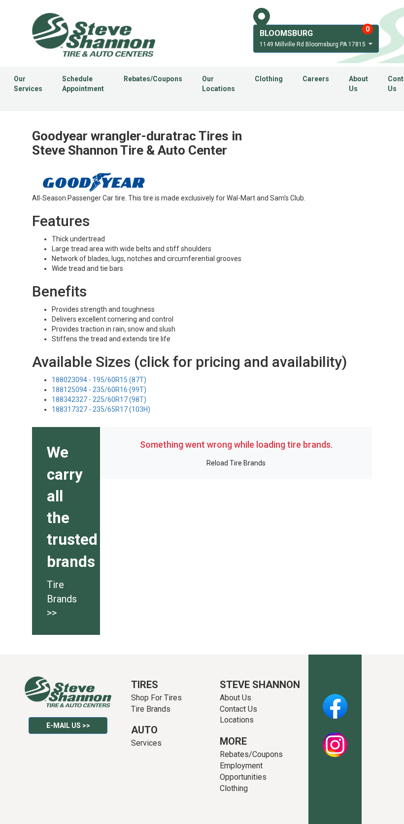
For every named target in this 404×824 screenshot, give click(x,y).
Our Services (28, 84)
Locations (237, 720)
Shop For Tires (156, 697)
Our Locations (218, 84)
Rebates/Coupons (153, 79)
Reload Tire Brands (236, 463)
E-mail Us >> (68, 725)
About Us (358, 84)
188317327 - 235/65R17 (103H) (101, 409)
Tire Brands (150, 709)
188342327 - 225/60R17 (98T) (99, 399)
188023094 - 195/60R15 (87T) (99, 380)
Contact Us (238, 709)
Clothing (269, 79)
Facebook (335, 701)
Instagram (335, 739)
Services (146, 743)
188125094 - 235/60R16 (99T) (99, 390)
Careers (316, 79)
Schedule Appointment (83, 84)
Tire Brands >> (62, 599)
